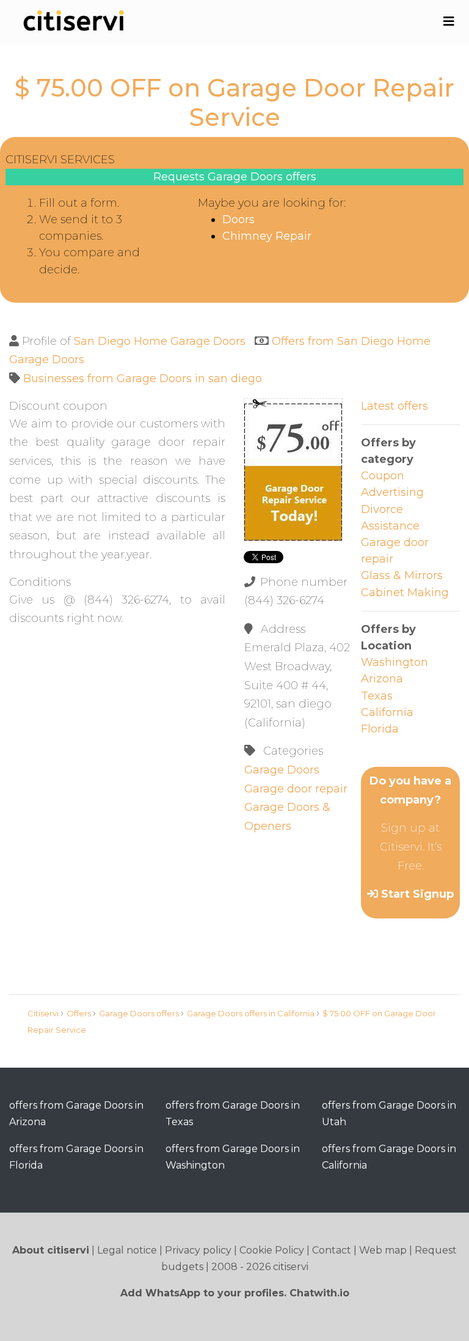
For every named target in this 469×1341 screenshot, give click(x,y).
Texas (377, 696)
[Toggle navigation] (448, 21)
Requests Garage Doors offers (234, 176)
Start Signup (417, 894)
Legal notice (127, 1250)
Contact (331, 1250)
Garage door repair (295, 789)
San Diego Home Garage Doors (159, 341)
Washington (394, 662)
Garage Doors (281, 770)
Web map (383, 1250)
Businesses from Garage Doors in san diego (142, 378)
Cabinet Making (405, 592)
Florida (380, 729)
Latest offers (394, 406)
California (387, 712)
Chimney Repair (266, 236)
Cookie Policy (271, 1250)
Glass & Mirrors (402, 575)
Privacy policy (198, 1250)
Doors (238, 219)
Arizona (382, 678)
